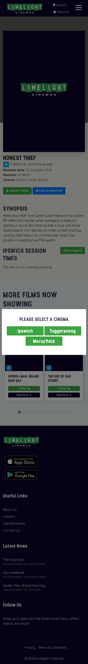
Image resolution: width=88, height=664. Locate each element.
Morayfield (44, 341)
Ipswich (25, 331)
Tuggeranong (63, 331)
